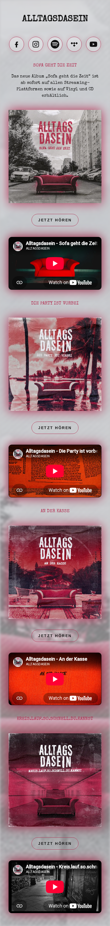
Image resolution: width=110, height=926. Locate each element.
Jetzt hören (55, 220)
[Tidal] (74, 44)
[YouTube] (93, 44)
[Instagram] (35, 44)
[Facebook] (16, 44)
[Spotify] (55, 44)
